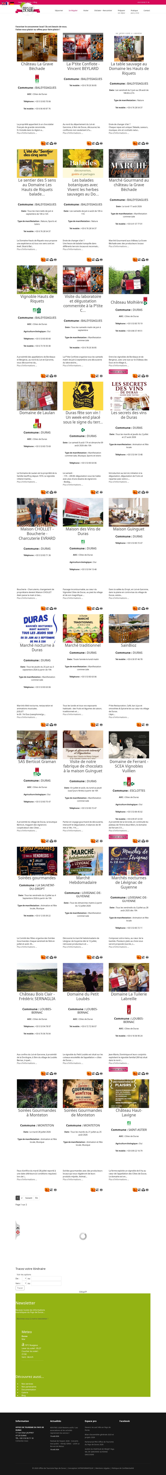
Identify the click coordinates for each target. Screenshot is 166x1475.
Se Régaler (73, 10)
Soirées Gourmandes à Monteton (37, 1112)
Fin (36, 1198)
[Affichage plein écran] (18, 1228)
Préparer (121, 11)
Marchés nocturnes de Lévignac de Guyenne (128, 882)
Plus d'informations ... (27, 133)
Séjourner (59, 10)
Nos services (27, 1383)
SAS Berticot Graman (37, 761)
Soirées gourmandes (37, 877)
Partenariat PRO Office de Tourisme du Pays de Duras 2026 (99, 1443)
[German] (12, 3)
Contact (147, 10)
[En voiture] (32, 1274)
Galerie (25, 1392)
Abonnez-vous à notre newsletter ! (32, 1318)
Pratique (135, 11)
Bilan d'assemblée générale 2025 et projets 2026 (99, 1435)
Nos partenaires (29, 1386)
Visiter (85, 10)
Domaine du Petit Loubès (83, 996)
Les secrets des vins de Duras (129, 415)
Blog (24, 1395)
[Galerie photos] (43, 143)
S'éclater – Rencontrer (103, 10)
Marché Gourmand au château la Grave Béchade (129, 184)
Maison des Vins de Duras (83, 531)
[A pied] (33, 1274)
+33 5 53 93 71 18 (143, 2)
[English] (4, 3)
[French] (8, 3)
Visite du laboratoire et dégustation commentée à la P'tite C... (83, 303)
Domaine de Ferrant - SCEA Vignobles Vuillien (129, 766)
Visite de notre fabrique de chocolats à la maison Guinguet (83, 766)
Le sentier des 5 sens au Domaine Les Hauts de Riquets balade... (37, 187)
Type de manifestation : (125, 100)
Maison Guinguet (128, 529)
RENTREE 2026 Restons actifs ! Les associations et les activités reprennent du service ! (64, 1431)
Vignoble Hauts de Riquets (37, 299)
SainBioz (128, 645)
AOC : (30, 94)
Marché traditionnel (83, 645)
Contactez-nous (22, 1441)
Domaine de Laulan (37, 412)
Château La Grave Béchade (37, 66)
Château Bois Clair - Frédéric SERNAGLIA (37, 996)
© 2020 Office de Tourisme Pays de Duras (49, 1468)
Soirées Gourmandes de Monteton (83, 1112)
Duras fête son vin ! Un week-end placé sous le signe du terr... (83, 417)
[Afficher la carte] (47, 143)
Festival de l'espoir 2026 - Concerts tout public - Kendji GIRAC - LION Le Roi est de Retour (64, 1445)
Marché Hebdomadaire (83, 880)
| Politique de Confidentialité (122, 1468)
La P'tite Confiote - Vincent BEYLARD (83, 66)
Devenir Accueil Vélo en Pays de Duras (98, 1428)
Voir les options (24, 1274)
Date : (112, 90)
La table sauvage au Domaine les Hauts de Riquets (129, 68)
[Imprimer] (55, 143)
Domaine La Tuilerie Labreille (129, 996)
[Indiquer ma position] (18, 1232)
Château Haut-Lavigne (129, 1112)
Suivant (28, 1198)
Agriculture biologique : (35, 331)
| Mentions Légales (102, 1468)
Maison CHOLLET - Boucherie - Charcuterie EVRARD (37, 533)
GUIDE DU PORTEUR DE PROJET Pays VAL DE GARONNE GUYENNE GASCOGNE (99, 1452)
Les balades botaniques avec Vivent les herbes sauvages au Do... (83, 187)
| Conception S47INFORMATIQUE (80, 1468)
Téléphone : (29, 101)
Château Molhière (127, 302)
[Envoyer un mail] (51, 143)
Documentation (29, 1389)
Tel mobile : (29, 108)
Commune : (26, 87)
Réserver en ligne (118, 371)
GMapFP (83, 1291)
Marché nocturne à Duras (37, 647)
